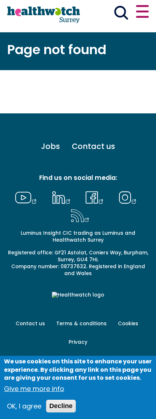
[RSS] (80, 215)
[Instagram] (127, 197)
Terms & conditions (81, 323)
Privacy (78, 342)
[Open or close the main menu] (142, 12)
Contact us (93, 146)
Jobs (50, 146)
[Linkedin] (62, 197)
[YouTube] (27, 197)
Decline (61, 406)
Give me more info (34, 388)
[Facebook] (96, 197)
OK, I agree (24, 406)
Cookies (128, 323)
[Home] (43, 15)
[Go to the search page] (121, 14)
